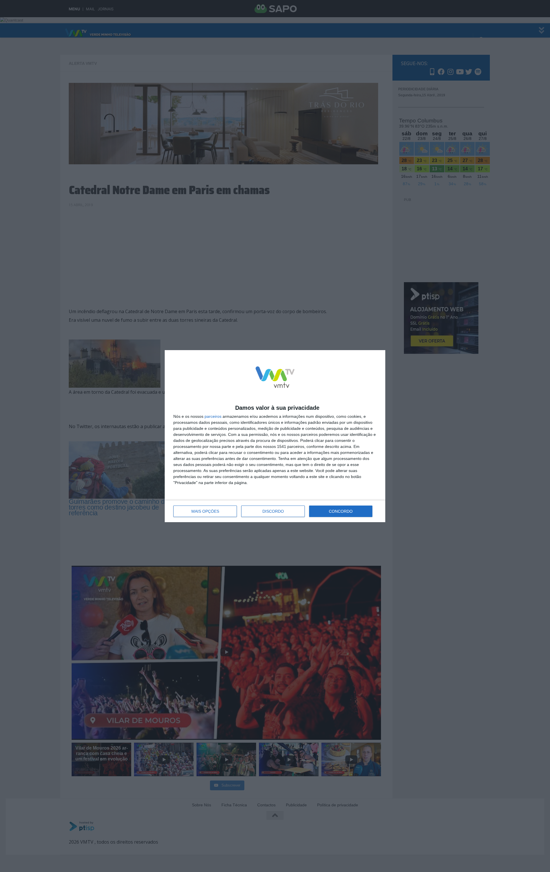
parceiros (213, 416)
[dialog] (275, 436)
